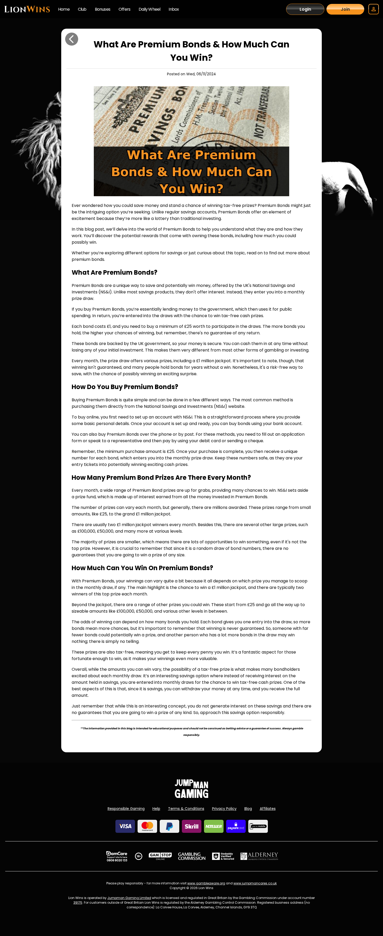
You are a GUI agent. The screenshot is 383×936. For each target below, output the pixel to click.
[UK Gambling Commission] (191, 856)
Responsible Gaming (126, 808)
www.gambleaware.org (206, 883)
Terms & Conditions (186, 808)
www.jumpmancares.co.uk (255, 883)
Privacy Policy (224, 808)
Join (345, 9)
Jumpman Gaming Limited (129, 898)
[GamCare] (116, 856)
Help (156, 808)
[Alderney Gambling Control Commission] (259, 856)
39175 (77, 902)
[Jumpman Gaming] (191, 796)
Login (305, 9)
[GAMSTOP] (160, 856)
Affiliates (268, 808)
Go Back (71, 39)
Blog (248, 808)
